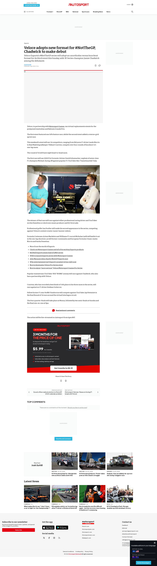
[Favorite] (95, 65)
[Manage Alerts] (66, 380)
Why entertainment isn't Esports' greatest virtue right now (53, 262)
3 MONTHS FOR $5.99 (32, 5)
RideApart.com (86, 538)
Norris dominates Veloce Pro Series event (46, 265)
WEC (67, 12)
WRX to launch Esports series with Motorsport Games (51, 256)
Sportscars (85, 12)
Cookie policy (79, 551)
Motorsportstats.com (88, 535)
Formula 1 (50, 12)
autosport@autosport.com (130, 531)
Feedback (125, 525)
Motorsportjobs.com (88, 529)
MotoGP (59, 12)
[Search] (132, 12)
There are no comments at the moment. (63, 408)
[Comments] (100, 65)
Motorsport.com (87, 532)
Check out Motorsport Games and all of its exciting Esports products (57, 250)
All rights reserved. (87, 554)
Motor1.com (85, 526)
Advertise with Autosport (129, 534)
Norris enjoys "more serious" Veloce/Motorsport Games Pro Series (56, 268)
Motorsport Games (56, 126)
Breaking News (98, 12)
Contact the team (127, 537)
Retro (108, 12)
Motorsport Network (75, 554)
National (75, 12)
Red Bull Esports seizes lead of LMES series (46, 253)
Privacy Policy (89, 551)
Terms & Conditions (68, 551)
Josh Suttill (27, 64)
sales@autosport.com (128, 539)
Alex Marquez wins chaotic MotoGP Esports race (49, 259)
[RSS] (59, 538)
